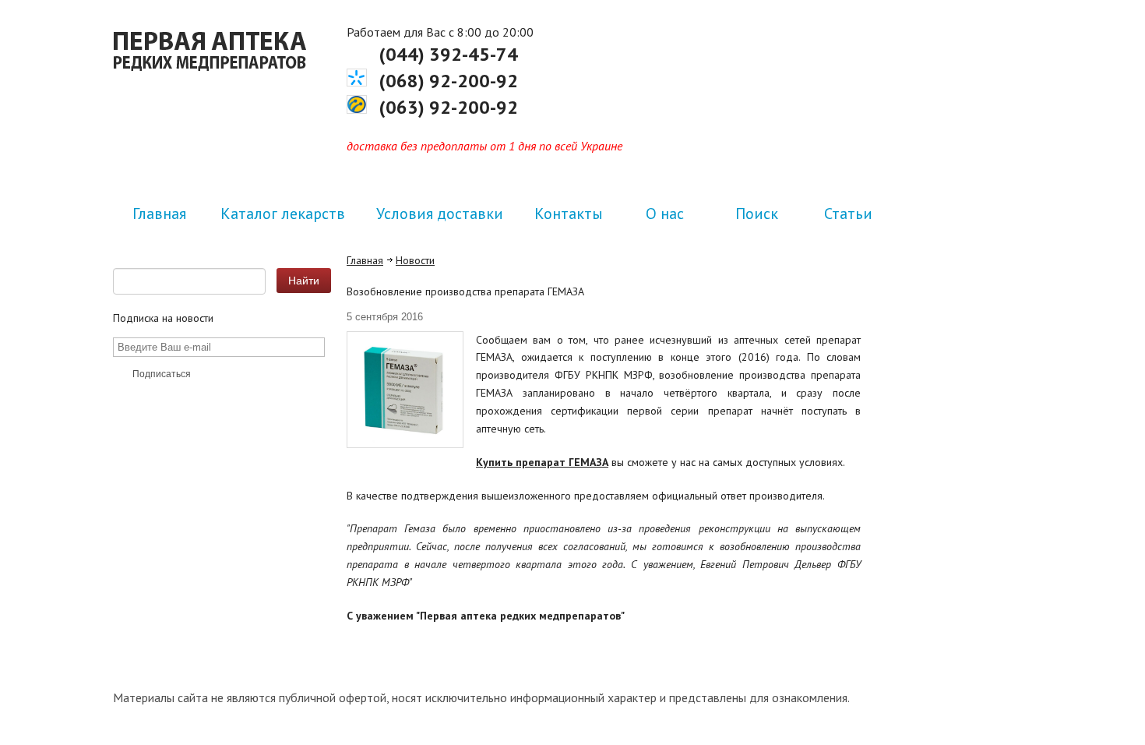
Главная (365, 260)
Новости (415, 260)
